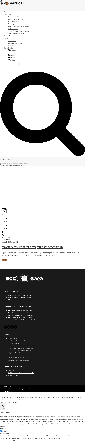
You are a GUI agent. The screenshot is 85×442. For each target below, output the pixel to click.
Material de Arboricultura (15, 300)
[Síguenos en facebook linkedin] (8, 328)
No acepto (25, 400)
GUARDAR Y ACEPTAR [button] (7, 440)
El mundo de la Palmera (15, 43)
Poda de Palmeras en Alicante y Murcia (19, 297)
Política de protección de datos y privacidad (21, 373)
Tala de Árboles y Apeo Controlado (18, 31)
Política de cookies (13, 375)
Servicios (7, 14)
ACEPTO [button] (17, 400)
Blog (5, 38)
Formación (7, 36)
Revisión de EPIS (13, 17)
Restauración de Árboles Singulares (18, 26)
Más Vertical (7, 237)
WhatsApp (13, 50)
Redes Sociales (8, 48)
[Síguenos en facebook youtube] (15, 328)
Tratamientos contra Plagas (16, 33)
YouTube (12, 57)
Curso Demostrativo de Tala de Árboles (20, 310)
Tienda (6, 12)
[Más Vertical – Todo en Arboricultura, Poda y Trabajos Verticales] (42, 3)
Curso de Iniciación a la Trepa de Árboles (20, 315)
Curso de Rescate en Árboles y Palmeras (20, 317)
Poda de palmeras (13, 24)
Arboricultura (12, 41)
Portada (2, 165)
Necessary (5, 431)
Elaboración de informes (15, 19)
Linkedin (12, 60)
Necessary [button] (3, 429)
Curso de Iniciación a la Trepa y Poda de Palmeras (23, 320)
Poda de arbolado (13, 21)
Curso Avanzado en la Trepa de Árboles (20, 313)
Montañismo (12, 45)
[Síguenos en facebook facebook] (5, 328)
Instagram (13, 55)
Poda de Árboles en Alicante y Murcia (19, 295)
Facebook (13, 53)
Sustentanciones (13, 29)
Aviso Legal (11, 370)
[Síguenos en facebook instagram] (12, 328)
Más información (7, 400)
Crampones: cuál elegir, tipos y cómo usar (32, 247)
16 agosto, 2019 (14, 242)
